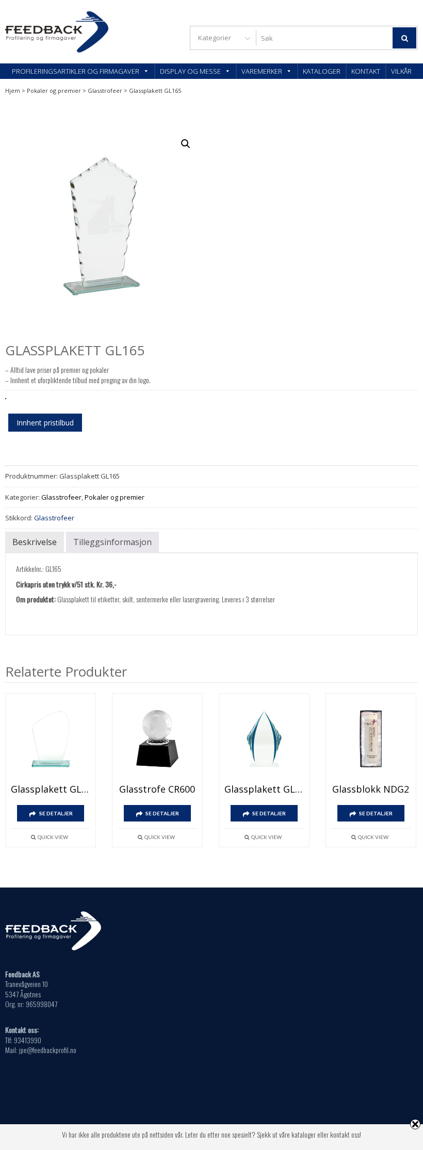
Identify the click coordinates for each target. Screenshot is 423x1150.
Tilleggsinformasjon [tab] (112, 542)
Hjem (12, 90)
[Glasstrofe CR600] (157, 738)
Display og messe (190, 71)
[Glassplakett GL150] (50, 738)
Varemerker (261, 71)
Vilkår (401, 71)
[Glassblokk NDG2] (370, 738)
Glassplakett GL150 (50, 789)
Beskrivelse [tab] (34, 542)
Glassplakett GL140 (264, 789)
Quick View (53, 837)
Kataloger (321, 71)
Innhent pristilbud (45, 423)
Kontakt (365, 71)
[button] (185, 144)
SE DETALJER (56, 813)
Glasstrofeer (105, 90)
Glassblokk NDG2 (370, 789)
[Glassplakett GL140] (264, 738)
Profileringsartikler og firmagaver (75, 71)
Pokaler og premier (54, 90)
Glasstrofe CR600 (157, 789)
